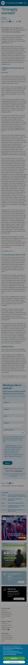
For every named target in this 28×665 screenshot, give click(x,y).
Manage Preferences (14, 662)
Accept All (14, 658)
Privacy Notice (12, 654)
